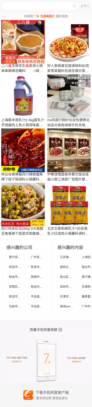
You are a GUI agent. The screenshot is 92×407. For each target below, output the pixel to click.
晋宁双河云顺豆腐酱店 (23, 257)
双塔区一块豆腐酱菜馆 (23, 286)
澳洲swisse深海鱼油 (73, 306)
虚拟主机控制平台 (71, 267)
